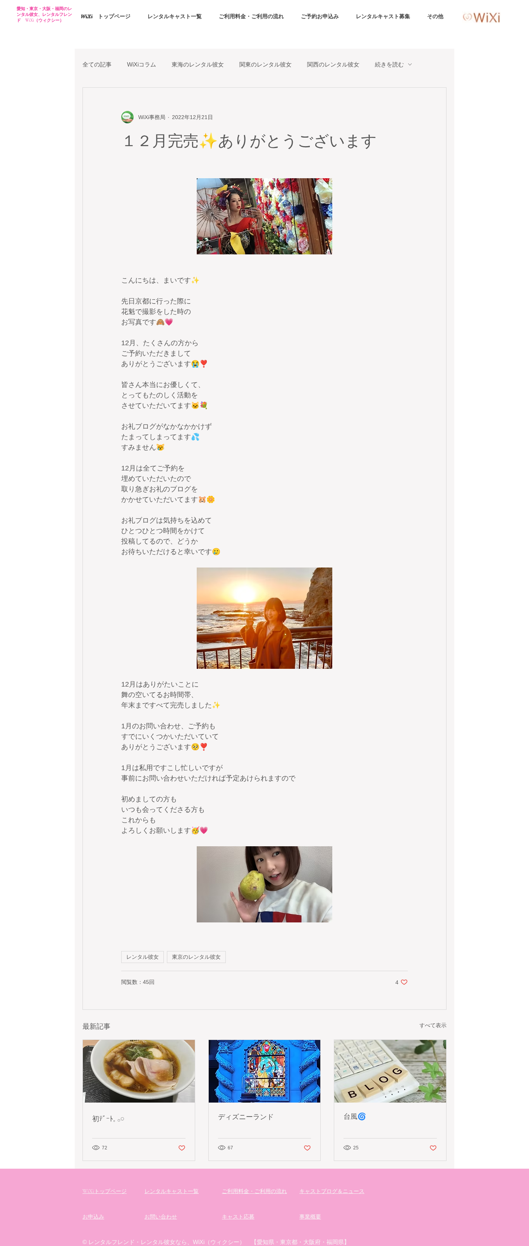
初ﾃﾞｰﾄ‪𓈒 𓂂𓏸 (108, 1118)
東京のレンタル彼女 (196, 957)
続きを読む (389, 64)
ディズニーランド (246, 1116)
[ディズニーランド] (265, 1071)
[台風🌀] (390, 1071)
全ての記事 (97, 64)
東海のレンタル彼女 (198, 64)
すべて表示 (433, 1025)
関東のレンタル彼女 (265, 64)
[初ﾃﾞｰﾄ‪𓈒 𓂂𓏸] (139, 1071)
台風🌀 (355, 1116)
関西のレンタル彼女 (333, 64)
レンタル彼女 (142, 957)
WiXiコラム (141, 64)
